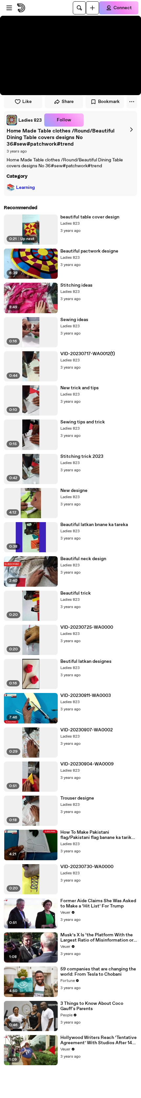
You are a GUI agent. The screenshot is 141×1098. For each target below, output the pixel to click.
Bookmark (109, 102)
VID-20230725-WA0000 (86, 627)
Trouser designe (77, 798)
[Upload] (92, 7)
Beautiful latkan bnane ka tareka (94, 524)
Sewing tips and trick (82, 422)
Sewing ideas (74, 319)
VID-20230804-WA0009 (87, 764)
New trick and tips (79, 388)
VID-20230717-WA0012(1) (87, 353)
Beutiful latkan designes (85, 661)
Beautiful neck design (83, 558)
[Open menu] (9, 7)
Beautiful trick (75, 593)
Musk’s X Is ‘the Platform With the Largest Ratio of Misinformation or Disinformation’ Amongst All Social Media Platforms (97, 937)
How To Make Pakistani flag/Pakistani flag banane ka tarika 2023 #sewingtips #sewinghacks (97, 835)
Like (27, 102)
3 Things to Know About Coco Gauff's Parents (91, 1006)
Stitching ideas (76, 285)
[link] (24, 120)
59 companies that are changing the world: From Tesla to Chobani (98, 971)
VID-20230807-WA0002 (86, 730)
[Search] (79, 7)
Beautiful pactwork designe (89, 251)
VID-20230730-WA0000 (86, 866)
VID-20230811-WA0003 (85, 695)
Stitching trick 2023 (81, 456)
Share (68, 102)
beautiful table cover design (89, 217)
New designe (74, 490)
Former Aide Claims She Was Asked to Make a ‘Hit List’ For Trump (98, 903)
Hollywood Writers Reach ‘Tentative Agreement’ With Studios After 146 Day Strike (98, 1040)
